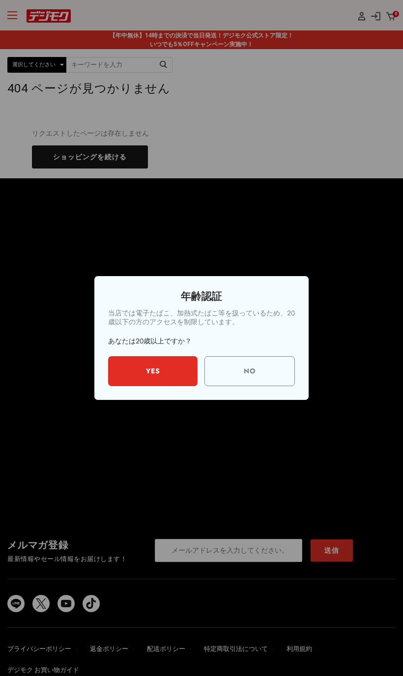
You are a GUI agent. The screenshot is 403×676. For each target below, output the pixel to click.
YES (153, 371)
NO (250, 371)
